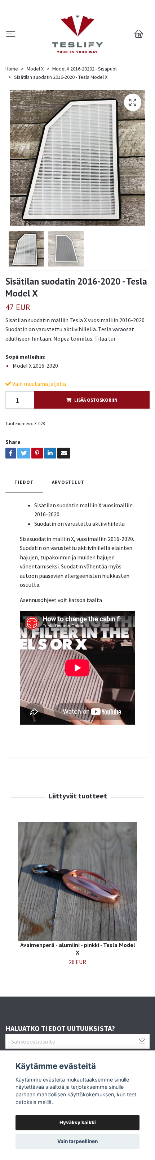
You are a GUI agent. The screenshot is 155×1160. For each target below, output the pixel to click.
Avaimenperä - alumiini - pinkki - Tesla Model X (77, 948)
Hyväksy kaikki (77, 1122)
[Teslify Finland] (77, 34)
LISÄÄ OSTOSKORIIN (96, 400)
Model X (35, 68)
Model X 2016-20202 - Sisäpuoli (85, 68)
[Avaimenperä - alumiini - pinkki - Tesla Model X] (77, 881)
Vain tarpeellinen (77, 1141)
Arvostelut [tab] (68, 482)
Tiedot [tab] (24, 482)
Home (11, 68)
